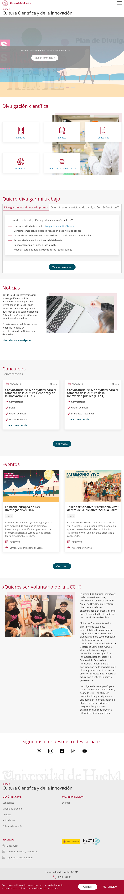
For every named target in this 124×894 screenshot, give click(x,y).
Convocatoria (16, 401)
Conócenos (8, 802)
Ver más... (62, 444)
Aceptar (88, 887)
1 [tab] (51, 87)
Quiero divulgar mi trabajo (62, 168)
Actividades (8, 820)
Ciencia (9, 516)
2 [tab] (56, 87)
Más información (45, 57)
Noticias (20, 137)
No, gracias (110, 886)
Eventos (62, 137)
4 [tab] (67, 87)
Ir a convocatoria (17, 425)
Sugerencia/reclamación (19, 857)
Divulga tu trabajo (12, 808)
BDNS (12, 407)
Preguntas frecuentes (82, 413)
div (45, 226)
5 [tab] (73, 87)
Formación (20, 168)
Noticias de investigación (18, 340)
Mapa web (12, 845)
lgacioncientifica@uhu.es (62, 226)
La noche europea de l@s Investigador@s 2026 (22, 508)
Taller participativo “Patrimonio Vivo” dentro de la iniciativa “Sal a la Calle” (93, 508)
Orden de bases (17, 413)
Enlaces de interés (12, 826)
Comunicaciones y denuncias (22, 851)
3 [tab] (62, 87)
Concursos (103, 137)
